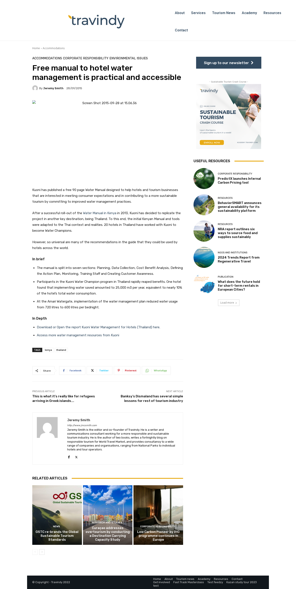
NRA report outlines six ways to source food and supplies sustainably (238, 233)
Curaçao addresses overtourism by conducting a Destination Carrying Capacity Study (108, 534)
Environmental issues (128, 58)
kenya (48, 349)
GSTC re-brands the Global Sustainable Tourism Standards (57, 536)
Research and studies (107, 522)
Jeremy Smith (53, 88)
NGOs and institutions (232, 252)
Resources (225, 198)
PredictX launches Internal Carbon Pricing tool (239, 180)
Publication (225, 277)
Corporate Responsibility (85, 58)
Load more (227, 302)
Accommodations (54, 48)
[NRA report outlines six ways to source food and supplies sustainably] (204, 230)
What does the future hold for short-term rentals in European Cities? (239, 285)
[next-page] (42, 552)
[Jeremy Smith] (35, 88)
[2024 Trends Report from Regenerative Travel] (204, 257)
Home (36, 48)
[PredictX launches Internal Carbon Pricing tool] (204, 178)
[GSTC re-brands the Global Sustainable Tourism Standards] (57, 515)
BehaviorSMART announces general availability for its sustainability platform (240, 207)
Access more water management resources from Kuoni (78, 335)
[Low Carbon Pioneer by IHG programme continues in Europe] (158, 515)
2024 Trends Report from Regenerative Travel (239, 259)
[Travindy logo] (96, 21)
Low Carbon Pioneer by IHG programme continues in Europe (158, 536)
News (56, 526)
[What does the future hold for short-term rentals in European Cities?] (204, 283)
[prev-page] (35, 552)
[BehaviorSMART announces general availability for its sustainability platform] (204, 204)
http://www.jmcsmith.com (82, 425)
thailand (61, 349)
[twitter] (76, 456)
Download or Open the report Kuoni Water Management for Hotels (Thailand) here (98, 327)
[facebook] (68, 456)
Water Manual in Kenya (99, 213)
